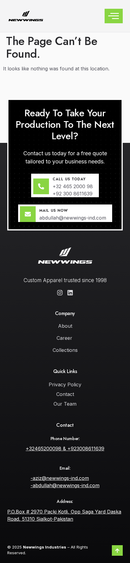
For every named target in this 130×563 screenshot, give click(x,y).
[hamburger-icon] (114, 16)
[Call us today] (41, 186)
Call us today (69, 179)
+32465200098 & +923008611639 (65, 449)
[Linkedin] (70, 293)
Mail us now (53, 210)
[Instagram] (60, 293)
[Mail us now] (28, 214)
